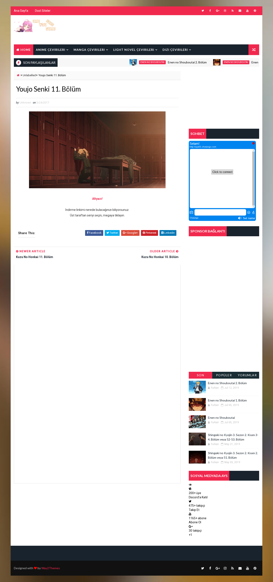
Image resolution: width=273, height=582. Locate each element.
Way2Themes (50, 568)
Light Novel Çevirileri (133, 49)
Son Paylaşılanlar (200, 376)
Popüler (224, 375)
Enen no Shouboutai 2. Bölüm (177, 62)
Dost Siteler (43, 10)
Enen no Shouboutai (143, 62)
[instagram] (225, 10)
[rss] (232, 10)
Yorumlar (247, 375)
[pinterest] (255, 10)
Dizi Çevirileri (175, 49)
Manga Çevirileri (89, 49)
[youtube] (247, 10)
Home (25, 49)
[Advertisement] (181, 29)
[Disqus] (97, 318)
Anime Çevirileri (50, 49)
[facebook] (210, 10)
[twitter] (202, 10)
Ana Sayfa (21, 10)
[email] (240, 10)
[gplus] (217, 10)
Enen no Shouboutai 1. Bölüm (227, 400)
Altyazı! (97, 198)
